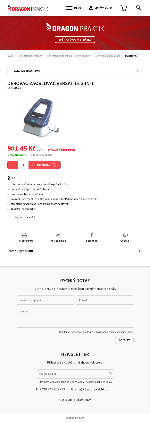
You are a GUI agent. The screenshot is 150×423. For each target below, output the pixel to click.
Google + (125, 240)
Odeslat (124, 340)
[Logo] (75, 26)
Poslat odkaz (58, 240)
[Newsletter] (110, 374)
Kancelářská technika (59, 56)
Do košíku (43, 165)
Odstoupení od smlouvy (75, 400)
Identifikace (83, 56)
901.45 (17, 148)
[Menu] (69, 8)
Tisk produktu (24, 240)
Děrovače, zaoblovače (108, 56)
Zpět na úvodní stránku (75, 39)
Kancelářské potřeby (30, 56)
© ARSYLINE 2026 (75, 418)
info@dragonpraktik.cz (92, 389)
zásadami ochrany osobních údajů (114, 332)
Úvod (10, 56)
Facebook (91, 240)
